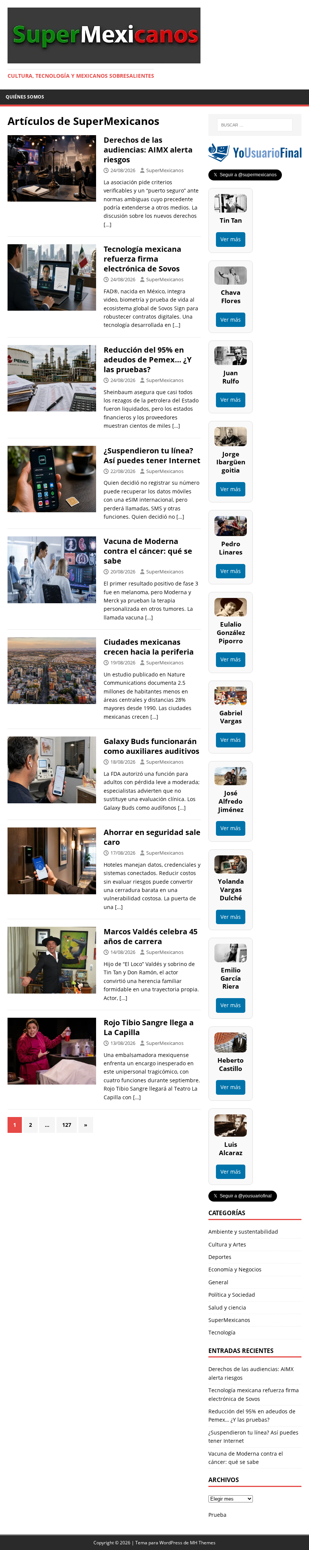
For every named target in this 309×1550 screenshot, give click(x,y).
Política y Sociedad (231, 1294)
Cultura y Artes (227, 1244)
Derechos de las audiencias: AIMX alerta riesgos (148, 150)
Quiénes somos (25, 97)
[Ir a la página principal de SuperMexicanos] (104, 59)
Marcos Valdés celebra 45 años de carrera (150, 936)
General (218, 1282)
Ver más (230, 239)
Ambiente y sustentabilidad (243, 1231)
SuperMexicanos (165, 170)
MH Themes (203, 1542)
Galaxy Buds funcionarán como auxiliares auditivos (151, 746)
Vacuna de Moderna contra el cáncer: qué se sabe (148, 551)
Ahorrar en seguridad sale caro (152, 837)
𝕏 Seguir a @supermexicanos (245, 174)
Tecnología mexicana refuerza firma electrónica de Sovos (142, 259)
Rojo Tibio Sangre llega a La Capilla (149, 1027)
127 (66, 1124)
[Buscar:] (255, 125)
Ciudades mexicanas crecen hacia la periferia (149, 647)
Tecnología (222, 1332)
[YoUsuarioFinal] (254, 157)
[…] (108, 224)
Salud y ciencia (227, 1307)
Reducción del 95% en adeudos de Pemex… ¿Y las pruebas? (147, 359)
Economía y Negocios (235, 1269)
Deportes (219, 1256)
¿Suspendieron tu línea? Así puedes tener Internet (152, 455)
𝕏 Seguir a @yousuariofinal (243, 1196)
